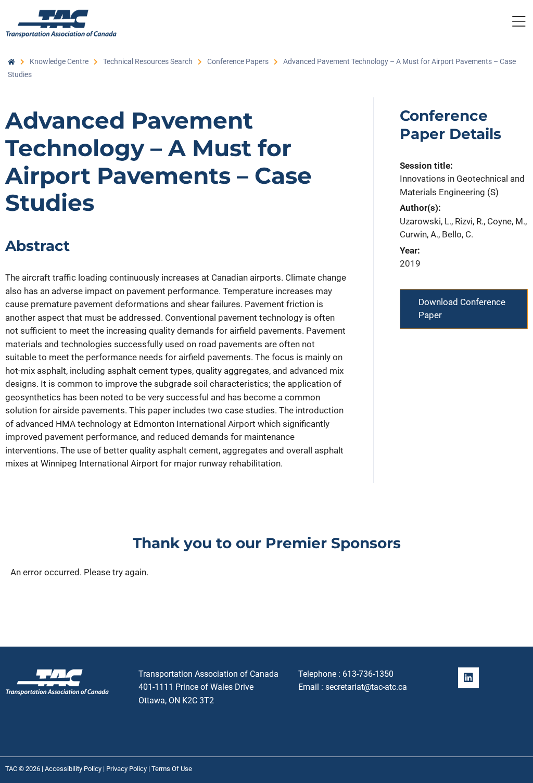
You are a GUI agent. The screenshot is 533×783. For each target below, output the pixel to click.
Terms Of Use (171, 769)
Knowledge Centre (59, 61)
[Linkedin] (468, 677)
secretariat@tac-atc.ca (366, 687)
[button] (518, 23)
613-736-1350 (368, 674)
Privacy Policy (126, 769)
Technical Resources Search (148, 61)
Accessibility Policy (73, 769)
